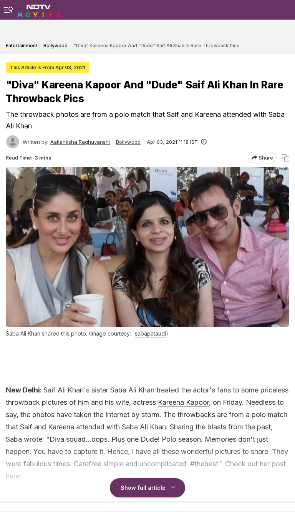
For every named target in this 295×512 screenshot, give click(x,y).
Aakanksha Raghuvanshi (80, 142)
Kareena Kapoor (183, 402)
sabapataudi (150, 333)
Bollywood (128, 142)
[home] (38, 9)
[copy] (285, 157)
